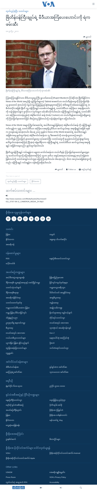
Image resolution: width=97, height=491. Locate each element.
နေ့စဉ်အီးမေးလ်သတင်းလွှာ (60, 259)
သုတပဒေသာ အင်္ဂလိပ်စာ (59, 372)
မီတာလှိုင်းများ (55, 439)
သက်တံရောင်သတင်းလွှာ (59, 348)
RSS (7, 259)
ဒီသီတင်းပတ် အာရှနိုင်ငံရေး (60, 293)
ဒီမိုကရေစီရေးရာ (12, 293)
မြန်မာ (8, 234)
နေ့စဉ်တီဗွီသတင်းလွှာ (14, 400)
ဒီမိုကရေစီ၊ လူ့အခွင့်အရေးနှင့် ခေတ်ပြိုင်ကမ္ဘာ (23, 283)
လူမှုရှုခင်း (9, 353)
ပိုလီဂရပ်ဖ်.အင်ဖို (56, 405)
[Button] (87, 37)
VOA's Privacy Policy (58, 477)
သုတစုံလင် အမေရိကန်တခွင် (60, 328)
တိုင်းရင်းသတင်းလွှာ (57, 318)
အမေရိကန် (10, 245)
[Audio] (61, 488)
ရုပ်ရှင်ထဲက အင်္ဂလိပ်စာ (58, 367)
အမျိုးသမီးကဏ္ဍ (56, 308)
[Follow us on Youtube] (19, 218)
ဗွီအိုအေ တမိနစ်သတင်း (58, 415)
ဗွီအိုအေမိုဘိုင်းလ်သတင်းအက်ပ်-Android (65, 453)
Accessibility (54, 482)
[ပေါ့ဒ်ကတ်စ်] (42, 218)
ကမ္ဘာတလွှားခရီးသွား (57, 288)
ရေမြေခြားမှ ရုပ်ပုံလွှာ (57, 400)
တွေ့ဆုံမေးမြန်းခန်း (13, 425)
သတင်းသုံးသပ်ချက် (13, 288)
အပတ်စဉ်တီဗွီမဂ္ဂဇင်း (14, 410)
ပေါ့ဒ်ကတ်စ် (10, 264)
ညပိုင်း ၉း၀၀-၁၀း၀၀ (57, 386)
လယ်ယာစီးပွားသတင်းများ (16, 338)
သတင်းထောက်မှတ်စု (14, 303)
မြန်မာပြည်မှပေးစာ (56, 278)
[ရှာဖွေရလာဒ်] (81, 488)
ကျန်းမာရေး (54, 303)
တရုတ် (52, 234)
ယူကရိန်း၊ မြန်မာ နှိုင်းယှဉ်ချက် (17, 343)
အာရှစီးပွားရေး (55, 298)
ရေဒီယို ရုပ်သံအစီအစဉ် (14, 405)
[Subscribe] (48, 218)
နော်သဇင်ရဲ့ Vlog (56, 420)
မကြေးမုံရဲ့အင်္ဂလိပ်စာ (14, 372)
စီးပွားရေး (9, 328)
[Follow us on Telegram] (31, 218)
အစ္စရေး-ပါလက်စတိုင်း (58, 240)
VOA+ (8, 453)
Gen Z (52, 333)
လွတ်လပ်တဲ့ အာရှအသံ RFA (16, 482)
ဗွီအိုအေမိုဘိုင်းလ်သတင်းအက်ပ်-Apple (20, 458)
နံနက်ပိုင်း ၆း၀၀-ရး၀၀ (14, 386)
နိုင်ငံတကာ (10, 240)
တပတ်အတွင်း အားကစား (15, 333)
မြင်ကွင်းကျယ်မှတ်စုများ (59, 283)
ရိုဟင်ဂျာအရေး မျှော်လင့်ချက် (61, 313)
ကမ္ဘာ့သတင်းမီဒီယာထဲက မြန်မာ (18, 308)
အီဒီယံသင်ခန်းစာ (12, 367)
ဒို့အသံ (52, 343)
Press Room (11, 477)
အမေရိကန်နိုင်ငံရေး (13, 298)
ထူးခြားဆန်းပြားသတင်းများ (16, 348)
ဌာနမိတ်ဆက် (11, 439)
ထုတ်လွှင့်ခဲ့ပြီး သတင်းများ (17, 11)
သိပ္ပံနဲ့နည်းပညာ (12, 318)
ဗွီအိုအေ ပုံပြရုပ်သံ (56, 410)
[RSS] (36, 218)
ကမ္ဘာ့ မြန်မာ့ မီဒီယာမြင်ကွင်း (16, 313)
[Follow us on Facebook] (8, 218)
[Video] (41, 488)
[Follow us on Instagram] (25, 218)
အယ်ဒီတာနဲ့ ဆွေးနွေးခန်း (15, 278)
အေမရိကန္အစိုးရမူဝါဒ (57, 472)
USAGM (9, 472)
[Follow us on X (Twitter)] (13, 218)
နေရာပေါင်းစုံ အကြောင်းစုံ (59, 338)
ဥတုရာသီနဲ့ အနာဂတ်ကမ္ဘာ (15, 323)
